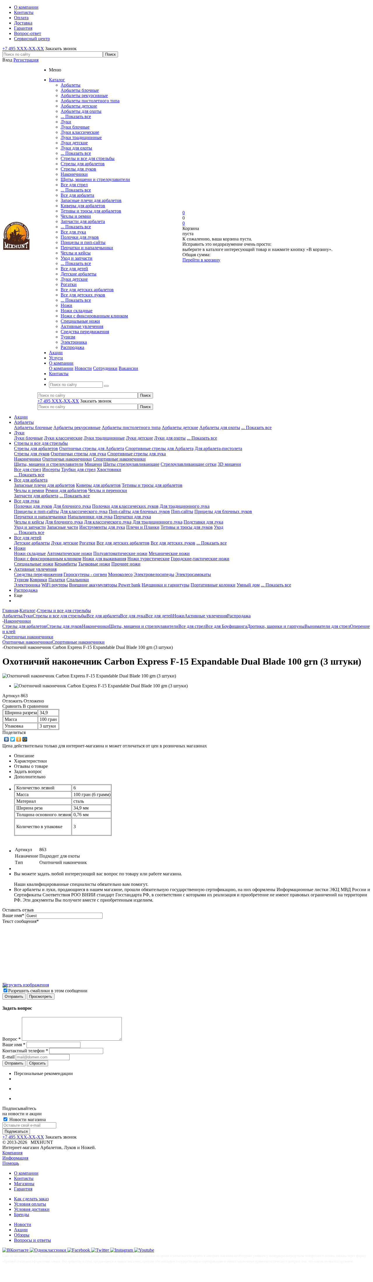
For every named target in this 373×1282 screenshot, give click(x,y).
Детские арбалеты (78, 273)
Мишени (93, 464)
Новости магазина (27, 1119)
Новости (83, 368)
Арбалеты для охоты (81, 111)
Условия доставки (32, 1209)
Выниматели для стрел (327, 626)
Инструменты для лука (102, 527)
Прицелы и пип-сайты (83, 242)
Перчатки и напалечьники (87, 247)
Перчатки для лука (132, 516)
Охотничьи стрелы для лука (78, 453)
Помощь (10, 1163)
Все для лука (73, 231)
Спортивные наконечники (119, 458)
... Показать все (76, 116)
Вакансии (128, 368)
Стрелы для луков (78, 168)
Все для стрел (74, 184)
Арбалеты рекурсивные (84, 95)
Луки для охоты (76, 147)
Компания (12, 1152)
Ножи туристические (148, 558)
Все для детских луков (83, 294)
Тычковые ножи (94, 563)
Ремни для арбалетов (66, 490)
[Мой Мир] (25, 739)
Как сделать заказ (31, 1198)
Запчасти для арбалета (83, 221)
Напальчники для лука (90, 516)
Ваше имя (13, 915)
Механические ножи (169, 553)
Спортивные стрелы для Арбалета (159, 448)
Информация (15, 1157)
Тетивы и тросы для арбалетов (91, 210)
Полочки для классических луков (125, 506)
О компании (61, 368)
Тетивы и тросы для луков (187, 527)
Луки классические (80, 132)
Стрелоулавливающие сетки (189, 464)
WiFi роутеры (54, 584)
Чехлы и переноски (107, 490)
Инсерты (51, 469)
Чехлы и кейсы (76, 252)
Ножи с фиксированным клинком (94, 315)
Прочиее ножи (125, 563)
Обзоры (21, 1234)
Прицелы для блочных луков (223, 511)
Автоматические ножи (69, 553)
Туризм (68, 336)
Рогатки (69, 284)
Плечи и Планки (142, 527)
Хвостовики (109, 469)
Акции (21, 417)
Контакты (24, 1178)
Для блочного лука (72, 506)
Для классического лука (84, 511)
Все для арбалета (77, 195)
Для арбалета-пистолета (218, 448)
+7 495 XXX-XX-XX (23, 48)
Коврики (38, 579)
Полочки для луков (80, 237)
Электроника (74, 342)
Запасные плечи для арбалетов (91, 200)
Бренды (21, 1214)
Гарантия (23, 1188)
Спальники (77, 579)
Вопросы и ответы (32, 1240)
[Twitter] (13, 739)
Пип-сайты (182, 511)
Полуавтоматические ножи (120, 553)
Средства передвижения (85, 331)
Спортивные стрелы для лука (136, 453)
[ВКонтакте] (6, 739)
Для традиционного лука (185, 506)
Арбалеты (70, 84)
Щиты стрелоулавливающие (131, 464)
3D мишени (229, 464)
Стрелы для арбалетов (83, 163)
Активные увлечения (82, 326)
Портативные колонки (213, 584)
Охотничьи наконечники (67, 458)
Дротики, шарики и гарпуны (276, 626)
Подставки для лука (203, 521)
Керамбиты (65, 563)
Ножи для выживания (104, 558)
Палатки (56, 579)
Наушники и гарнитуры (165, 584)
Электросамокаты (193, 574)
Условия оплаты (30, 1204)
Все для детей (74, 268)
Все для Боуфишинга (226, 626)
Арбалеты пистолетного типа (90, 100)
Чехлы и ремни (76, 216)
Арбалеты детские (79, 105)
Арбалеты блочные (80, 90)
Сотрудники (105, 368)
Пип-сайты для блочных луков (139, 511)
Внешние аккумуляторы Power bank (104, 584)
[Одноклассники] (19, 739)
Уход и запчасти (76, 258)
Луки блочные (75, 126)
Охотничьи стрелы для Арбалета (91, 448)
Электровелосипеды (154, 574)
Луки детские (74, 142)
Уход (218, 527)
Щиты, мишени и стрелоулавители (95, 179)
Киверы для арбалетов (83, 205)
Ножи (66, 305)
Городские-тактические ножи (200, 558)
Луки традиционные (81, 137)
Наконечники (74, 174)
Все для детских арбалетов (87, 289)
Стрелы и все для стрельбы (88, 158)
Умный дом (248, 584)
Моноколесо (120, 574)
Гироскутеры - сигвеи (85, 574)
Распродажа (72, 347)
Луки (66, 121)
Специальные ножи (80, 321)
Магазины (24, 1183)
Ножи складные (76, 310)
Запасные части (62, 527)
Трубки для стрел (78, 469)
